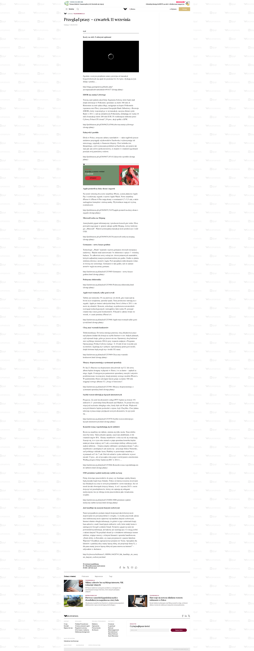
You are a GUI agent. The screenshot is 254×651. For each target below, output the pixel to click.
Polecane (85, 576)
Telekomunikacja (79, 13)
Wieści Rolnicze (113, 634)
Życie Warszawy (113, 636)
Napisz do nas (68, 628)
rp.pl (84, 31)
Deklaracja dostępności (82, 632)
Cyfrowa (70, 13)
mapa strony (68, 645)
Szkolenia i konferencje (71, 641)
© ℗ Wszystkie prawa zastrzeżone (94, 566)
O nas (65, 624)
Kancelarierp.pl (112, 632)
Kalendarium (80, 645)
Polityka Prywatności (81, 624)
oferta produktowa (94, 645)
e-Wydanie (173, 9)
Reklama (95, 624)
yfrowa (132, 9)
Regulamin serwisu (81, 628)
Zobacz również (70, 576)
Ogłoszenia (95, 626)
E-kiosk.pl (111, 624)
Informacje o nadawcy (82, 630)
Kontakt (66, 626)
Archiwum (95, 630)
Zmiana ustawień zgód (82, 626)
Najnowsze (99, 576)
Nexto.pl (110, 628)
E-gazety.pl (111, 626)
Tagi (110, 576)
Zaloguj (184, 9)
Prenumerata (96, 628)
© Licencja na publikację (91, 564)
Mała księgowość (113, 630)
